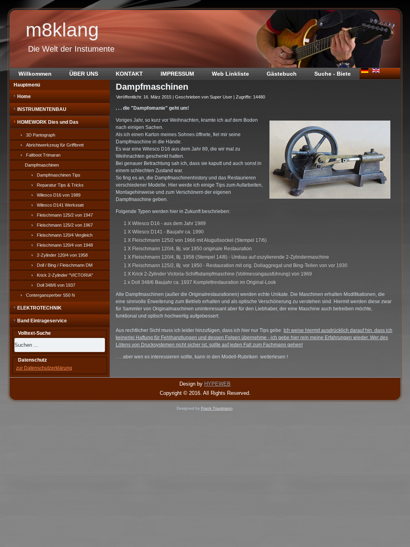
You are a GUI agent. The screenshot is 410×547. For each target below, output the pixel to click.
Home (24, 96)
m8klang (62, 29)
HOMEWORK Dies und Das (47, 122)
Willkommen (35, 73)
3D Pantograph (40, 135)
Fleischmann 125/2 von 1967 (65, 225)
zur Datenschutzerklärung (44, 368)
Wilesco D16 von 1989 (58, 195)
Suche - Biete (332, 73)
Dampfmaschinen (42, 165)
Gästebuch (282, 73)
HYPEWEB (217, 384)
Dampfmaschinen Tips (58, 175)
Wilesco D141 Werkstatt (60, 205)
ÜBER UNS (83, 73)
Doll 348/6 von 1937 (56, 285)
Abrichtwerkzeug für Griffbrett (55, 145)
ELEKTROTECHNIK (39, 308)
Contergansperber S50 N (50, 295)
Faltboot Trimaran (43, 155)
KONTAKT (129, 73)
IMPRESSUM (177, 73)
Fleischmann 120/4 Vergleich (64, 235)
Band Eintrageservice (42, 321)
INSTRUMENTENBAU (41, 109)
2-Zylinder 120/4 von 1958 (62, 255)
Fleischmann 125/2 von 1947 (65, 215)
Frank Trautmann (217, 408)
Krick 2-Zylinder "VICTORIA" (65, 275)
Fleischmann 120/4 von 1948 (65, 245)
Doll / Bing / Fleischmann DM (64, 265)
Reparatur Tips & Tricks (60, 185)
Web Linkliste (230, 73)
